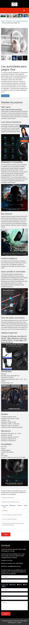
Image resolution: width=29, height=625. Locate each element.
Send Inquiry (5, 96)
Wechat (20, 505)
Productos (8, 21)
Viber (4, 507)
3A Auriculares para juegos (20, 21)
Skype (25, 505)
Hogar (3, 21)
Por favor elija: (4, 505)
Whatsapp (13, 505)
